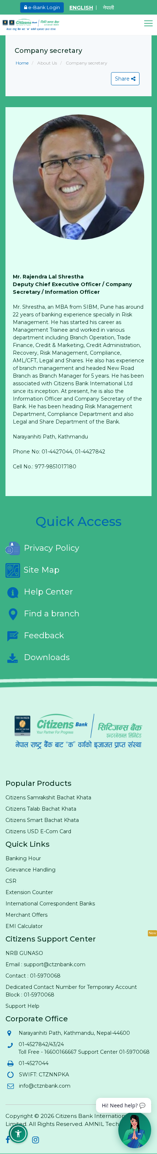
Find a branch (52, 614)
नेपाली (108, 7)
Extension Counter (29, 892)
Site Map (42, 570)
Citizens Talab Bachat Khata (40, 809)
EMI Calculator (24, 926)
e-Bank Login (43, 7)
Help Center (48, 592)
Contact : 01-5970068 (33, 975)
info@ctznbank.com (44, 1086)
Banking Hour (23, 858)
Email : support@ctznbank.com (45, 964)
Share (123, 78)
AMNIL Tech (102, 1123)
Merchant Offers (26, 915)
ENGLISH (81, 7)
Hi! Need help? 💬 (123, 1105)
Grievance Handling (30, 869)
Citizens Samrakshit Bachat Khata (48, 797)
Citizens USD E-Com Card (38, 831)
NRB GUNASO (24, 953)
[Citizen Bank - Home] (36, 25)
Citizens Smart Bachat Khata (42, 820)
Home (22, 63)
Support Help (22, 1006)
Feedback (44, 635)
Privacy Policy (51, 548)
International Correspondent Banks (50, 903)
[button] (150, 23)
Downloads (47, 657)
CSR (10, 881)
